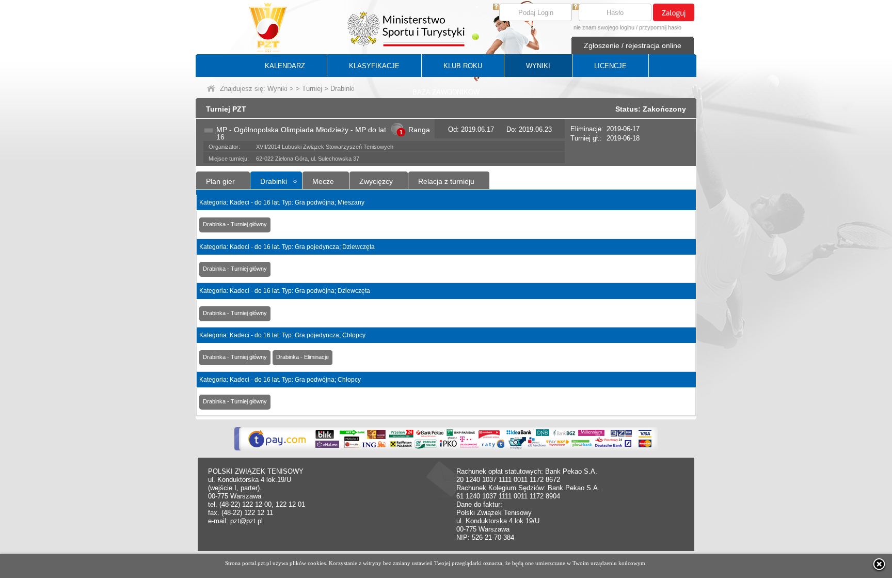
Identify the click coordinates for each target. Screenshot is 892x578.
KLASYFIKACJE (374, 66)
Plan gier (220, 181)
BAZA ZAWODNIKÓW (446, 92)
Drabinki (273, 181)
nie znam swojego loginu (604, 27)
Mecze (323, 181)
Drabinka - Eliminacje (302, 357)
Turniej (312, 88)
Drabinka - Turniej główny (235, 224)
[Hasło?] (575, 7)
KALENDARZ (285, 66)
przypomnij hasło (660, 27)
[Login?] (496, 7)
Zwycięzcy (376, 181)
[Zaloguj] (673, 12)
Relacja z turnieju (446, 181)
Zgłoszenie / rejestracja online (632, 45)
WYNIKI (538, 66)
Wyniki (277, 88)
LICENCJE (610, 66)
